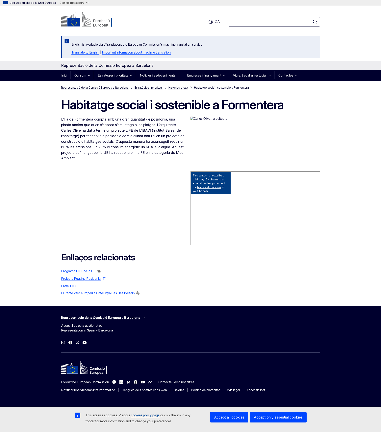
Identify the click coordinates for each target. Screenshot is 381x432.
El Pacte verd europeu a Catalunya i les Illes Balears (98, 293)
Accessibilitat (255, 390)
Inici (64, 75)
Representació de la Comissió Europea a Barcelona (95, 87)
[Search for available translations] (99, 271)
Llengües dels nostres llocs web (144, 390)
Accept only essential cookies (278, 417)
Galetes (178, 390)
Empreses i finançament (204, 75)
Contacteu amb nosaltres (176, 382)
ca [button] (217, 22)
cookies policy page (145, 415)
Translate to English (85, 52)
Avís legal (233, 390)
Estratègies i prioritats (113, 75)
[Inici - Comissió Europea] (93, 20)
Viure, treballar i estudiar (250, 75)
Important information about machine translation (136, 52)
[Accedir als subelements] (90, 75)
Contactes (285, 75)
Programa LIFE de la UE (78, 271)
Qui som (80, 75)
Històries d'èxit (178, 87)
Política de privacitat (205, 390)
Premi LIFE (69, 286)
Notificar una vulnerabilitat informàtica (88, 390)
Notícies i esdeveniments (157, 75)
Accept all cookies (229, 417)
